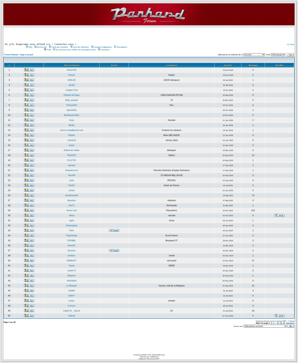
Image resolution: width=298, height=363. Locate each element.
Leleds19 (71, 140)
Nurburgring (71, 225)
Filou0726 (71, 70)
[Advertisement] (76, 35)
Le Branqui (71, 285)
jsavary (71, 165)
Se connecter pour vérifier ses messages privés (76, 50)
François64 (71, 105)
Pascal (71, 75)
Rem (71, 230)
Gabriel (71, 316)
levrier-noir (72, 210)
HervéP (71, 175)
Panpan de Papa (72, 95)
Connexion (105, 50)
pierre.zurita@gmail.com (71, 130)
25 (284, 323)
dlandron (71, 200)
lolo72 (71, 205)
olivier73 (72, 270)
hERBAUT (71, 260)
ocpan (71, 145)
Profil (49, 50)
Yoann (72, 265)
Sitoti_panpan (71, 100)
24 (281, 323)
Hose (71, 120)
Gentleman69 (71, 195)
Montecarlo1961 (71, 115)
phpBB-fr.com (154, 357)
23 (278, 323)
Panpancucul (71, 170)
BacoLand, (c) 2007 (153, 359)
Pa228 (71, 185)
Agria (71, 220)
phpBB (143, 355)
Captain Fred (72, 90)
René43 (71, 245)
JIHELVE (71, 80)
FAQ (30, 47)
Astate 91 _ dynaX (71, 311)
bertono (71, 255)
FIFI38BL (71, 240)
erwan (71, 301)
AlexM (71, 85)
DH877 (71, 296)
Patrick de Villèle (72, 150)
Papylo (71, 135)
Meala (71, 125)
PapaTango (71, 235)
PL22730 (71, 160)
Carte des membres (60, 47)
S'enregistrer (122, 47)
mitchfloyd (71, 280)
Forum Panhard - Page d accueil (18, 55)
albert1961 (72, 110)
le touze (71, 306)
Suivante (290, 323)
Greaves (72, 250)
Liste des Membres (81, 47)
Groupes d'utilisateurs (103, 47)
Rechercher (42, 47)
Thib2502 (71, 155)
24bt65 (71, 291)
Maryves (72, 275)
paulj (71, 180)
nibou (71, 215)
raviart (71, 190)
